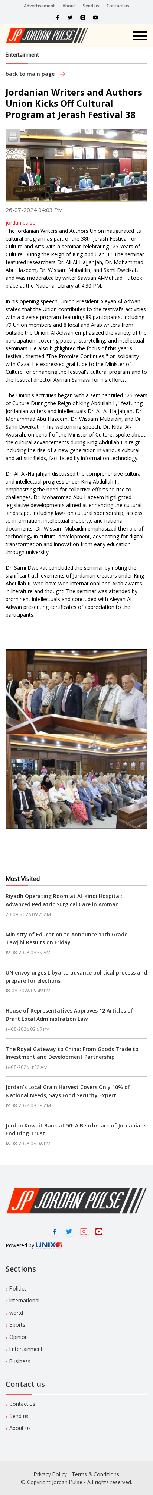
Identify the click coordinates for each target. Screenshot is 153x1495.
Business (19, 1361)
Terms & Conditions (95, 1474)
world (16, 1313)
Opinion (18, 1337)
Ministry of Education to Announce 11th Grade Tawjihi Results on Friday (66, 938)
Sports (17, 1325)
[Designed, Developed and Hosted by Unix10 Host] (49, 1245)
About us (20, 1428)
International (24, 1300)
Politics (18, 1288)
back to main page (31, 73)
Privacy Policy (50, 1474)
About (68, 6)
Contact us (118, 6)
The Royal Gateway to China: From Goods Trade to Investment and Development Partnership (72, 1053)
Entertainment (22, 54)
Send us (91, 6)
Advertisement (39, 6)
